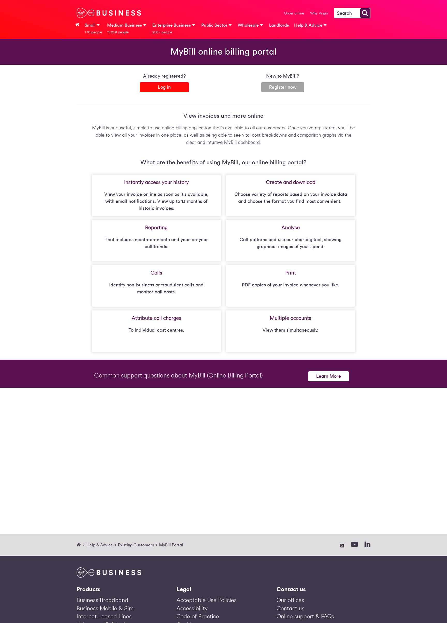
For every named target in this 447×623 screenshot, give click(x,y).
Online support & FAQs (305, 616)
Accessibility (192, 608)
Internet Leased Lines (104, 616)
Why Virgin (319, 13)
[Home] (81, 545)
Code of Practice (197, 616)
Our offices (290, 600)
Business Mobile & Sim (105, 608)
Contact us (290, 608)
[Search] (365, 13)
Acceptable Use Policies (206, 600)
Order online (294, 13)
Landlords (279, 25)
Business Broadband (102, 600)
